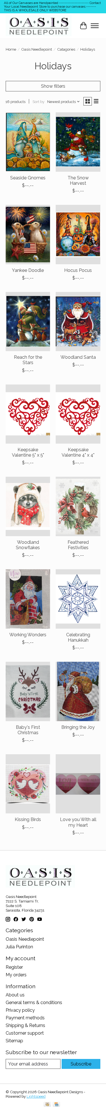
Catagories (66, 49)
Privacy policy (20, 1010)
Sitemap (14, 1040)
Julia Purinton (19, 946)
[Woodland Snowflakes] (28, 506)
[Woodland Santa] (78, 321)
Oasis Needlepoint (36, 49)
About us (15, 995)
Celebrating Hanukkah (78, 637)
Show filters (53, 86)
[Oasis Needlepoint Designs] (39, 25)
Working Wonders (27, 634)
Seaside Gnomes (28, 178)
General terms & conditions (34, 1002)
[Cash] (47, 1104)
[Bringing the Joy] (78, 691)
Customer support (25, 1033)
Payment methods (25, 1017)
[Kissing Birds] (28, 783)
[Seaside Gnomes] (28, 141)
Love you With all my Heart (78, 822)
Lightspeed (36, 1096)
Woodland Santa (78, 357)
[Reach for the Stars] (28, 321)
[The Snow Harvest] (78, 141)
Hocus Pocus (78, 270)
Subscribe (81, 1064)
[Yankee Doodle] (28, 234)
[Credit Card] (56, 1104)
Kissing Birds (28, 819)
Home (11, 49)
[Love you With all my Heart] (78, 783)
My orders (16, 974)
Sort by (38, 101)
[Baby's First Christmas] (28, 691)
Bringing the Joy (78, 727)
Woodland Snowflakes (28, 545)
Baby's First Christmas (28, 730)
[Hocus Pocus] (78, 234)
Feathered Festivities (78, 545)
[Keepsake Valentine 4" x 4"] (78, 414)
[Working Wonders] (28, 598)
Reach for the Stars (28, 359)
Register (14, 967)
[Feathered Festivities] (78, 506)
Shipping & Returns (25, 1025)
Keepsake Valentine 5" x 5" (28, 452)
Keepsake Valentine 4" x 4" (78, 452)
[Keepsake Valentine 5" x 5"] (28, 414)
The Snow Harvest (78, 180)
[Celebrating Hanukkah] (78, 598)
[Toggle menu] (94, 25)
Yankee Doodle (28, 270)
